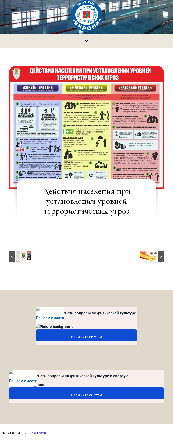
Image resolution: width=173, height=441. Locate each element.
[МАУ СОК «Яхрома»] (86, 17)
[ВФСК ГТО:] (154, 256)
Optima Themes (36, 432)
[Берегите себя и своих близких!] (19, 256)
